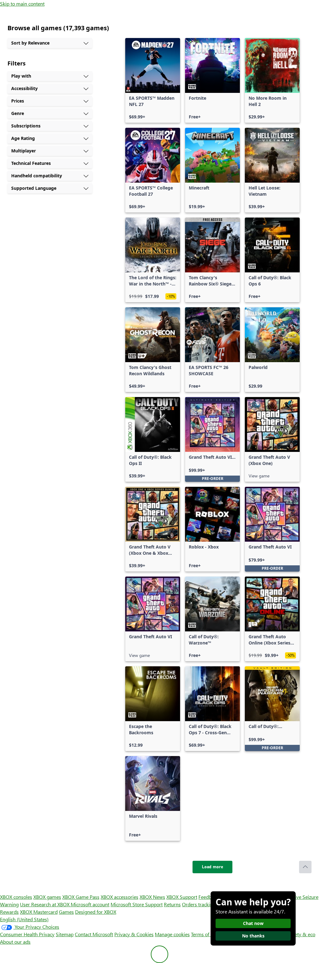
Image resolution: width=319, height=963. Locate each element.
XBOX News (152, 897)
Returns (172, 904)
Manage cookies (172, 934)
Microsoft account (90, 904)
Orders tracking (199, 904)
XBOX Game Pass (80, 897)
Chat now (253, 923)
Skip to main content (22, 3)
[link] (152, 80)
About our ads (15, 941)
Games (66, 911)
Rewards (9, 911)
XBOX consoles (16, 897)
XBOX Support (181, 897)
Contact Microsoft (94, 934)
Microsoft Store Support (137, 904)
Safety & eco (301, 934)
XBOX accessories (119, 897)
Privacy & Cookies (134, 934)
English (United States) (24, 919)
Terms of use (204, 934)
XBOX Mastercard (39, 911)
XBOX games (47, 897)
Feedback (208, 897)
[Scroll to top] (305, 867)
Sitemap (65, 934)
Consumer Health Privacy (27, 934)
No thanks (253, 936)
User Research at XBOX (45, 904)
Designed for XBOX (95, 911)
